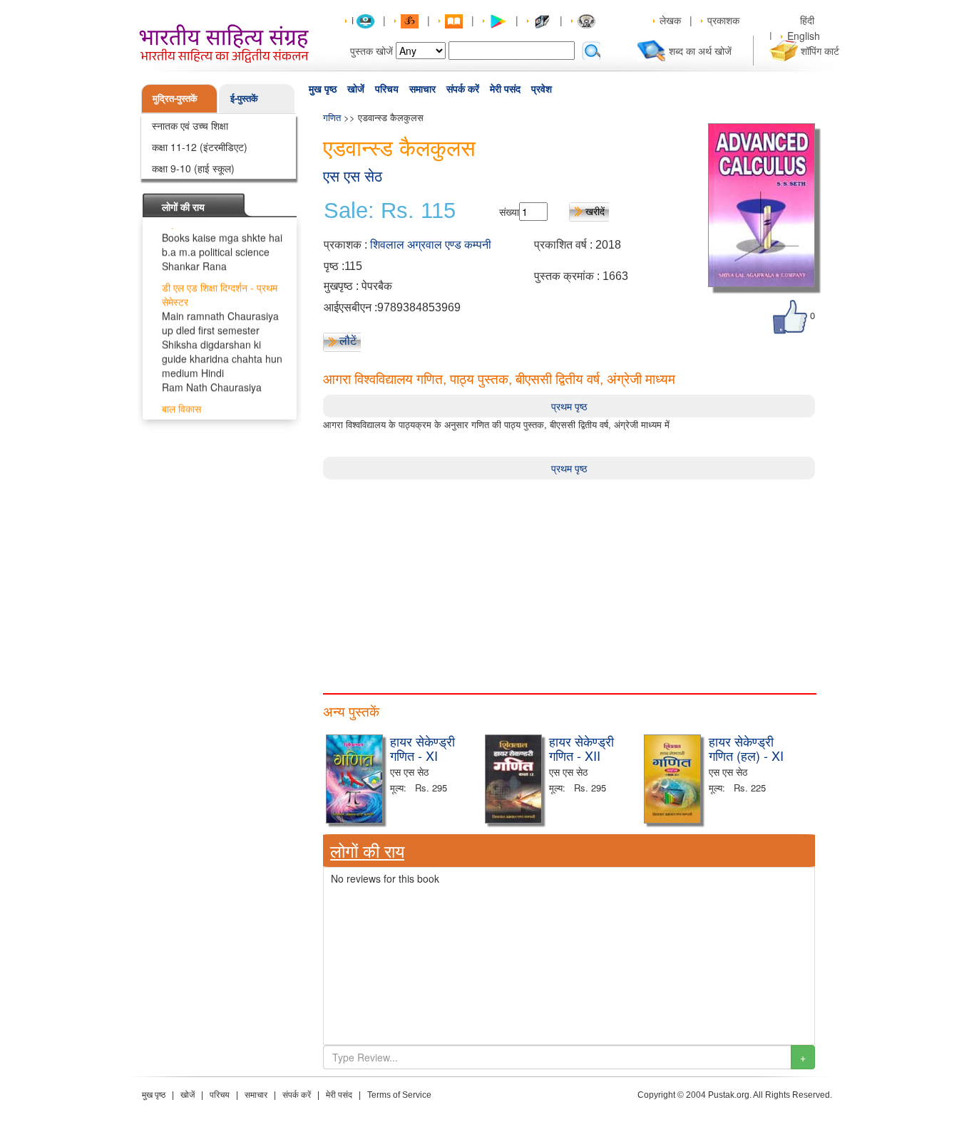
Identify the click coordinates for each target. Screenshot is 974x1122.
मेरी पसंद (505, 89)
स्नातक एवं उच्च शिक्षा (190, 125)
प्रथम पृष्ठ (569, 406)
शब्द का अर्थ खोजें (700, 50)
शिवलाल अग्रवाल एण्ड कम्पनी (430, 245)
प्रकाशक (723, 20)
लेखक (670, 20)
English (803, 35)
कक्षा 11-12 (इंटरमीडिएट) (199, 147)
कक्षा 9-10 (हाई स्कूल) (193, 168)
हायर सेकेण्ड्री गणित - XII (581, 748)
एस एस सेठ (352, 176)
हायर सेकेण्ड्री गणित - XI (422, 748)
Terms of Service (399, 1095)
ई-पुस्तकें (244, 98)
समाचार (422, 89)
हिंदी (808, 20)
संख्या (509, 211)
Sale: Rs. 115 (390, 211)
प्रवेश (541, 89)
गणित (332, 117)
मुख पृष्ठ (323, 89)
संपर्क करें (462, 89)
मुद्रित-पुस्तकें (175, 98)
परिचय (387, 89)
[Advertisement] (569, 579)
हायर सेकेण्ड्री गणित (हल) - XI (746, 748)
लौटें (348, 340)
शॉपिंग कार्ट (820, 50)
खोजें (355, 89)
